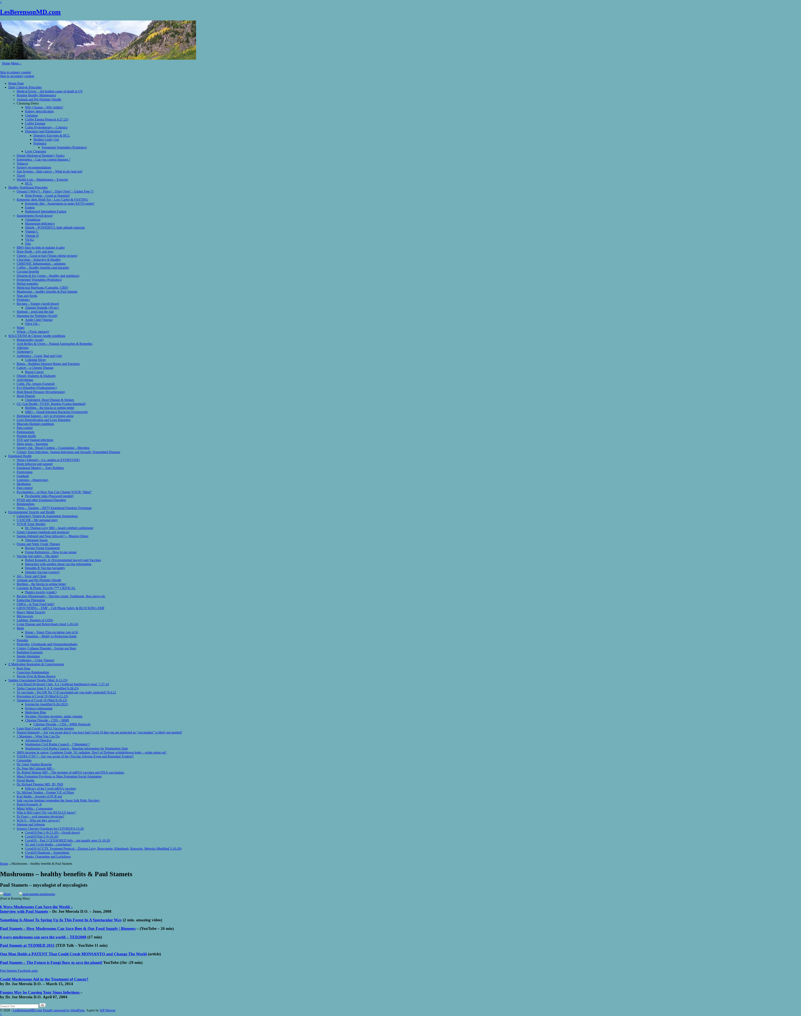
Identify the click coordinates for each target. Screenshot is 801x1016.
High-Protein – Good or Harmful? (47, 195)
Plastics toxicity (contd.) (41, 592)
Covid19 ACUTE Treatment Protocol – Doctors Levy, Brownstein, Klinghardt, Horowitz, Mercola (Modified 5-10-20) (103, 848)
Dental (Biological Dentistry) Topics (40, 155)
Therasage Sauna (36, 540)
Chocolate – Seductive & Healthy (39, 259)
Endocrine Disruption (31, 600)
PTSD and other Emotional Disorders (41, 500)
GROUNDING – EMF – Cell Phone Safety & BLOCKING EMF (61, 608)
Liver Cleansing (35, 151)
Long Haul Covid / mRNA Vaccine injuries (45, 728)
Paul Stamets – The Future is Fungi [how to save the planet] (51, 962)
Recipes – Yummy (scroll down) (38, 303)
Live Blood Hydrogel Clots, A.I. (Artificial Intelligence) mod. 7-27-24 (63, 684)
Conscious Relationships (33, 672)
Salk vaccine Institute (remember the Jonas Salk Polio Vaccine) (58, 800)
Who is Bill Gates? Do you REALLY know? (46, 812)
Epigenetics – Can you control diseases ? (43, 159)
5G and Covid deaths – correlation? (48, 844)
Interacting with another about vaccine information (58, 564)
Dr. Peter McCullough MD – (36, 768)
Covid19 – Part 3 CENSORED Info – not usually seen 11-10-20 (67, 840)
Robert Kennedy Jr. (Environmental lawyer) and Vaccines (63, 560)
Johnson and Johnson (31, 824)
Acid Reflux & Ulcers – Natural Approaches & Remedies (54, 343)
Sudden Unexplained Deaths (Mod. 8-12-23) (37, 680)
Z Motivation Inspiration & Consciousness (36, 664)
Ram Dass (23, 668)
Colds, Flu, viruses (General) (36, 384)
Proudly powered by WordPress (64, 1010)
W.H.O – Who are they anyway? (38, 820)
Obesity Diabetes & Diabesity (36, 376)
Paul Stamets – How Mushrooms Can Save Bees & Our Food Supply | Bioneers (68, 928)
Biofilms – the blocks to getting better (49, 408)
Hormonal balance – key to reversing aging (45, 416)
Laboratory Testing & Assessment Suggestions (47, 516)
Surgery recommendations (34, 167)
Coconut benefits (28, 271)
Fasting (30, 207)
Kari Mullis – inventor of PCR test (39, 796)
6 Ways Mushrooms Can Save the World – (36, 907)
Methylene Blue (35, 712)
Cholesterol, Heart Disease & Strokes (49, 400)
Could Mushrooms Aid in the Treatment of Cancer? (44, 979)
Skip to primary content (15, 72)
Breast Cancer (34, 372)
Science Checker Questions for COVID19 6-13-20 (50, 828)
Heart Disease (26, 396)
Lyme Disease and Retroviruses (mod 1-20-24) (47, 624)
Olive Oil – (32, 323)
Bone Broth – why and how (35, 251)
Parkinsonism (25, 432)
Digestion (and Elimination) (43, 131)
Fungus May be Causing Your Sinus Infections (40, 992)
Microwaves (25, 616)
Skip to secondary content (17, 76)
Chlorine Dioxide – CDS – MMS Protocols (62, 724)
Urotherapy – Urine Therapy (35, 660)
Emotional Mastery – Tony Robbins (40, 468)
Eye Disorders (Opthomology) (37, 388)
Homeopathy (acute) (30, 340)
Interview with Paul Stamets (24, 911)
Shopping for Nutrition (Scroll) (37, 316)
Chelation (31, 115)
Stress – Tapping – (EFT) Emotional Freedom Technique (54, 508)
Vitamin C (32, 231)
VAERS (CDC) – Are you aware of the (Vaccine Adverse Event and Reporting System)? (75, 756)
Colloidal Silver (35, 360)
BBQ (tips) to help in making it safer (41, 247)
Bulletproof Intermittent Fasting (45, 211)
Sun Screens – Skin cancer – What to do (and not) (49, 171)
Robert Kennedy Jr (29, 804)
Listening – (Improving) (32, 480)
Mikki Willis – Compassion (35, 808)
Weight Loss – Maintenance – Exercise (42, 179)
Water (20, 327)
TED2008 (78, 937)
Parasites (22, 640)
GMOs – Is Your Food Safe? (35, 604)
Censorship (24, 760)
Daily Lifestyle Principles (25, 87)
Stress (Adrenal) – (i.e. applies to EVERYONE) (48, 460)
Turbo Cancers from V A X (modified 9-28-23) (48, 688)
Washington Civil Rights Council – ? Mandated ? (57, 744)
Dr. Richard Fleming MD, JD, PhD (40, 784)
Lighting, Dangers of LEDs (35, 620)
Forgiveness (25, 472)
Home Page (16, 83)
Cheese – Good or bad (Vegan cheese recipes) (47, 255)
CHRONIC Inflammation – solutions (41, 263)
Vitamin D (32, 235)
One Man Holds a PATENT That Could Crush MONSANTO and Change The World (73, 954)
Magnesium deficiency (40, 223)
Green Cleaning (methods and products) (43, 532)
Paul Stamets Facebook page (19, 970)
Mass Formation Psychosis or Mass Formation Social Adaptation (59, 776)
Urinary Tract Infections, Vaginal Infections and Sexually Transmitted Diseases (68, 452)
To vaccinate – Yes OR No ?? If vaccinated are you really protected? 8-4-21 (66, 692)
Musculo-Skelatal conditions (35, 424)
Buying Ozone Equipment (42, 548)
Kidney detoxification (39, 111)
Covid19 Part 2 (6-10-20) (41, 836)
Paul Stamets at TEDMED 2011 (27, 945)
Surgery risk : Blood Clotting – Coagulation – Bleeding (53, 448)
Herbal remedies (27, 283)
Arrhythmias (25, 380)
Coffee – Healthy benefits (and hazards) (43, 267)
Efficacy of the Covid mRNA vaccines (50, 788)
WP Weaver (107, 1010)
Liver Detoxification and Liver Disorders (44, 420)
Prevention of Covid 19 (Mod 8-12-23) (42, 696)
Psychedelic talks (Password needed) (49, 496)
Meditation (24, 484)
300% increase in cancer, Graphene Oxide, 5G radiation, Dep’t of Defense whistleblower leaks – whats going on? (91, 752)
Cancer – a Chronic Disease (35, 367)
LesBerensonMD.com (30, 12)
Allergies (23, 347)
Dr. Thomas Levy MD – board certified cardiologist (59, 528)
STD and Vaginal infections (35, 440)
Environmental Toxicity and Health (31, 512)
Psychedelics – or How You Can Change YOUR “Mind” (54, 492)
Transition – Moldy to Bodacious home (51, 636)
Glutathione (32, 219)
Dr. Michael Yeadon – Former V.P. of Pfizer (45, 792)
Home (6, 63)
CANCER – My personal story (37, 520)
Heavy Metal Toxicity (31, 612)
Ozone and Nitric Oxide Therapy (38, 544)
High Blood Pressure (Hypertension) (41, 392)
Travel (21, 175)
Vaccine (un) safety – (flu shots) (37, 556)
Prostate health (26, 436)
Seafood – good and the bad (35, 311)
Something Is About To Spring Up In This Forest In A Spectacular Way (61, 920)
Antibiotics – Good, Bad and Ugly (39, 356)
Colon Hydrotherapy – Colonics (46, 127)
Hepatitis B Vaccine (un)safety (45, 568)
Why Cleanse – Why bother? (44, 107)
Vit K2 (29, 239)
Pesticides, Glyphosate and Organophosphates (47, 644)
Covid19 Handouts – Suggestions (47, 852)
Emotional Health (19, 456)
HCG (28, 183)
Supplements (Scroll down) (35, 215)
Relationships (25, 504)
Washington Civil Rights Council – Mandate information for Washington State (76, 748)
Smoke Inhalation (28, 656)
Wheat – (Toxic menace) (33, 331)
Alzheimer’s (25, 351)
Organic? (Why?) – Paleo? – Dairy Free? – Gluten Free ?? (55, 191)
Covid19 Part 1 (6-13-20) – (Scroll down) (52, 832)
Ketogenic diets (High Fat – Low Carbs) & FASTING (52, 199)
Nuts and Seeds (27, 295)
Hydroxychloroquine (39, 708)
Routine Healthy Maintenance (36, 95)
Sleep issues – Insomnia (32, 444)
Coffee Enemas (35, 123)
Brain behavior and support (35, 464)
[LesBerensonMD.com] (98, 58)
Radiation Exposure (30, 652)
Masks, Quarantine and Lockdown (48, 856)
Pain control (25, 428)
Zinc (28, 243)
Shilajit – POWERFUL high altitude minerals (55, 227)
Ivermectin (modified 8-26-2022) (46, 704)
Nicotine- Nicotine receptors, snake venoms (53, 716)
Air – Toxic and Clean (31, 576)
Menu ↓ (16, 63)
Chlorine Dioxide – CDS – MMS (47, 720)
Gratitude (23, 476)
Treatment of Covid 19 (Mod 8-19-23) (42, 700)
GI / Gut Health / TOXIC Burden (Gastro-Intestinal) (51, 404)
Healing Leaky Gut (46, 139)
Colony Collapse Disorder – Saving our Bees (46, 648)
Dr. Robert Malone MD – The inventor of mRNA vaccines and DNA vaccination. (71, 772)
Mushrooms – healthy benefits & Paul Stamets (47, 291)
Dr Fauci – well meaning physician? (40, 816)
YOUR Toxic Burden (31, 524)
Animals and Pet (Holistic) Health (39, 99)
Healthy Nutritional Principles (28, 187)
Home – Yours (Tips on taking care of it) (51, 632)
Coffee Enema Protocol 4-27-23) (46, 119)
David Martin (25, 780)
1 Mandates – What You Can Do (38, 736)
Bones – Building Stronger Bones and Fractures (48, 364)
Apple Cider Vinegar (39, 319)
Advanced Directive (38, 740)
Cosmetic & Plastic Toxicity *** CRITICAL (46, 588)
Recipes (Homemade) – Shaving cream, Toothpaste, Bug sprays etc (61, 596)
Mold (20, 628)
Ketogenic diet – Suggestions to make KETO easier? (59, 203)
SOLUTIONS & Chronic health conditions (36, 336)
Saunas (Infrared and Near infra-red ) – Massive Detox (52, 536)
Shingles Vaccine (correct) (42, 572)
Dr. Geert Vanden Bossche (34, 764)
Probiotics (40, 143)
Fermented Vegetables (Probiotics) (64, 147)
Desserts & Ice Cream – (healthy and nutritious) (48, 275)
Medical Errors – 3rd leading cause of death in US (50, 91)
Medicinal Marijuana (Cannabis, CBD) (42, 287)
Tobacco (22, 163)
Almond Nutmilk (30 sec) (42, 307)
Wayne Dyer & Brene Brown (36, 676)
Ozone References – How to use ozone (51, 552)
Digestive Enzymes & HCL (51, 135)
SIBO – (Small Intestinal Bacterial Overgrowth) (56, 412)
